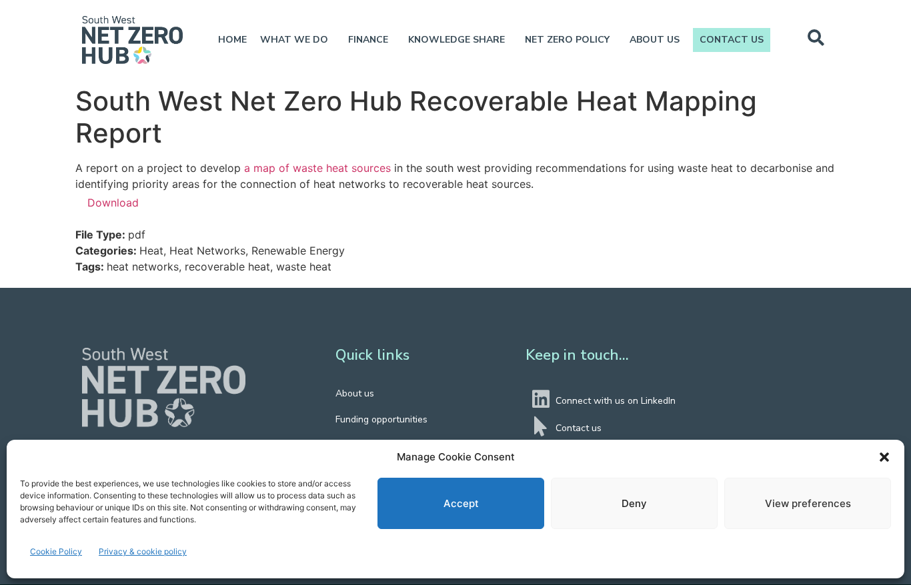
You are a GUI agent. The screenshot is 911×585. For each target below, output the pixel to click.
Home (232, 39)
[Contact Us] (541, 426)
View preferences (808, 503)
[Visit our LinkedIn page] (541, 399)
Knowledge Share (456, 39)
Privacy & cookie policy (143, 551)
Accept (461, 503)
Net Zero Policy (567, 39)
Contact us (732, 39)
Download (113, 202)
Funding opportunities (381, 419)
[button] (884, 457)
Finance (368, 39)
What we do (294, 39)
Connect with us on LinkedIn (616, 400)
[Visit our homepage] (163, 387)
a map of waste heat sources (317, 168)
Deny (634, 503)
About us (655, 39)
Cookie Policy (56, 551)
